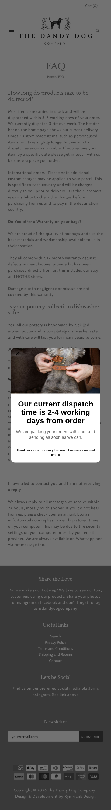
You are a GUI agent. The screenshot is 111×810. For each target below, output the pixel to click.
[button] (17, 354)
